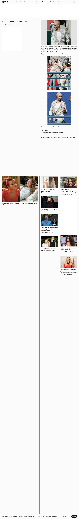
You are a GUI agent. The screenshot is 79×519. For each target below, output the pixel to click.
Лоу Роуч (50, 2)
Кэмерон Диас (56, 132)
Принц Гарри (19, 2)
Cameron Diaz (47, 132)
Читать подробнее (62, 516)
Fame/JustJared (51, 127)
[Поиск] (74, 2)
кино (61, 132)
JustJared (59, 127)
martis (46, 130)
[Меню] (76, 2)
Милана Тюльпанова (59, 2)
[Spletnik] (6, 2)
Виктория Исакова (41, 2)
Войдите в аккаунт (48, 137)
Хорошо (74, 516)
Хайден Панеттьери (29, 2)
